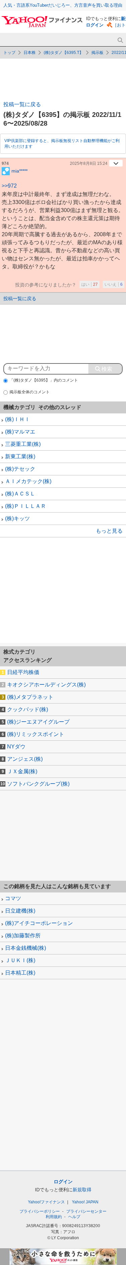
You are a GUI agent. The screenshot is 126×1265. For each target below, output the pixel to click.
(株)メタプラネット (30, 697)
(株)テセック (20, 469)
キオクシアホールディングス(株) (46, 684)
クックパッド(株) (27, 709)
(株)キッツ (17, 518)
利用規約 (54, 1216)
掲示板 (97, 52)
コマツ (13, 898)
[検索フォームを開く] (120, 40)
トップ (9, 52)
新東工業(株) (20, 456)
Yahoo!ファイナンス (46, 1202)
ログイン (94, 24)
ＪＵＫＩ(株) (20, 960)
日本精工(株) (20, 973)
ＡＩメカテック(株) (28, 481)
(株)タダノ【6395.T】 (63, 52)
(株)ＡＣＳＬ (20, 493)
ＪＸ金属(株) (22, 771)
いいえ (113, 284)
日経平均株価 (23, 672)
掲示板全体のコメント (29, 392)
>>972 (9, 186)
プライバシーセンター (86, 1211)
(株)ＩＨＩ (17, 419)
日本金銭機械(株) (25, 948)
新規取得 (82, 1189)
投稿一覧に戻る (22, 104)
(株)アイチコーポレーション (39, 923)
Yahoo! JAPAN (85, 1202)
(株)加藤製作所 (23, 935)
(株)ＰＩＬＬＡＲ (25, 506)
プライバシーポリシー (39, 1211)
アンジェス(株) (25, 759)
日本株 (30, 52)
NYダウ (16, 746)
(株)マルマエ (20, 432)
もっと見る (109, 531)
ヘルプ (74, 1216)
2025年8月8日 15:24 (89, 163)
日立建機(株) (20, 911)
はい (89, 284)
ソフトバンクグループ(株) (38, 784)
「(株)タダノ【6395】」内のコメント (43, 380)
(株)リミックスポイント (35, 734)
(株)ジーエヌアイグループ (38, 722)
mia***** (19, 170)
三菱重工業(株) (23, 444)
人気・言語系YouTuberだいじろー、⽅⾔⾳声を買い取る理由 (62, 5)
